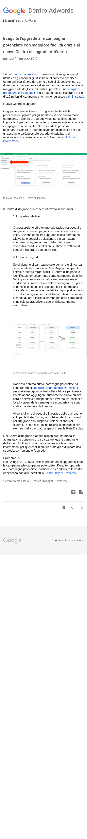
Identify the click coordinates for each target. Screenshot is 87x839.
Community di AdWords (60, 473)
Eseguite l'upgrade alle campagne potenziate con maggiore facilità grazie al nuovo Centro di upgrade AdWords (41, 45)
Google (56, 540)
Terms (80, 540)
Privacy (69, 540)
